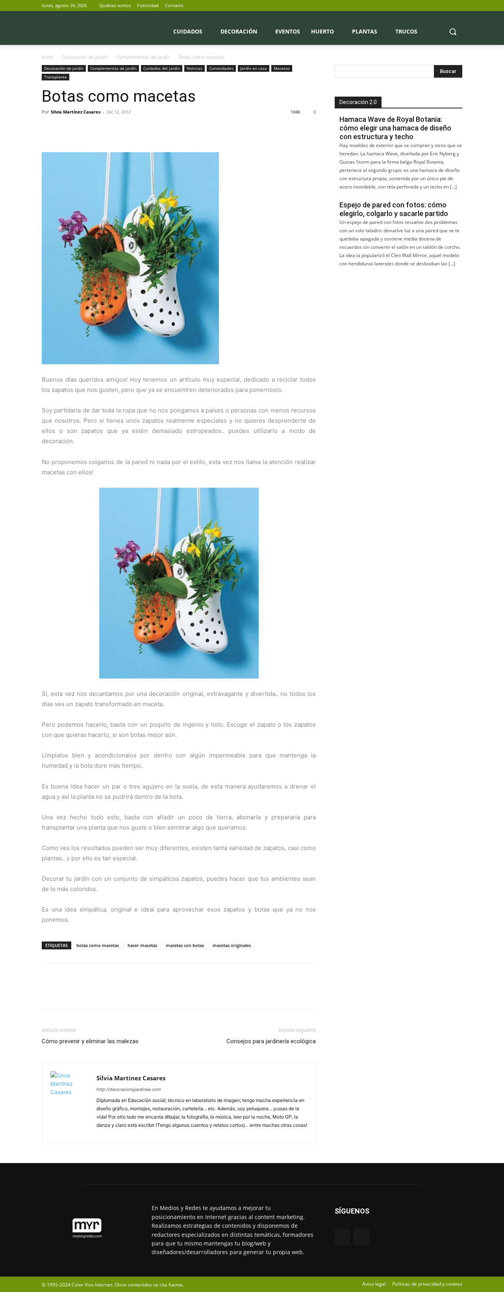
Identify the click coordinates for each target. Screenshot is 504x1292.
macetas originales (232, 945)
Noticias (194, 68)
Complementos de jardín (143, 57)
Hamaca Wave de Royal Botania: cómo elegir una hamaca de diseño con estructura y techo (395, 128)
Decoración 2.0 (358, 102)
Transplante (55, 77)
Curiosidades (221, 68)
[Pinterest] (86, 130)
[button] (452, 31)
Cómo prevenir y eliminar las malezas (90, 1041)
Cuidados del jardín (161, 68)
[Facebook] (446, 5)
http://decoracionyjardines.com (128, 1089)
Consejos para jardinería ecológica (271, 1041)
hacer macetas (142, 945)
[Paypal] (103, 1133)
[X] (457, 5)
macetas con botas (185, 945)
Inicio (47, 57)
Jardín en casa (253, 68)
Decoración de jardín (84, 57)
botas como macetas (97, 945)
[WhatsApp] (104, 130)
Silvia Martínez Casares (75, 112)
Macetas (282, 68)
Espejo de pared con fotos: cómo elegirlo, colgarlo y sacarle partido (393, 209)
